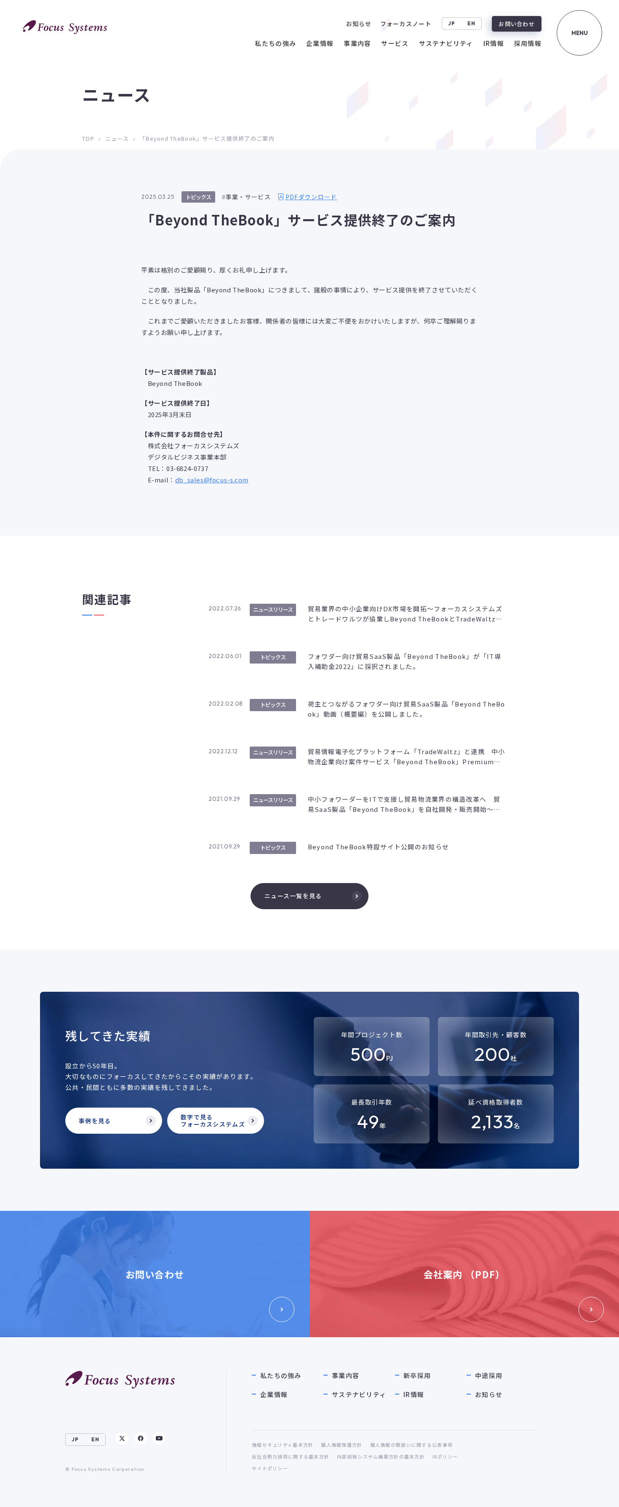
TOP (88, 138)
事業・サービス (248, 197)
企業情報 (274, 1394)
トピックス (198, 197)
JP (452, 23)
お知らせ (488, 1394)
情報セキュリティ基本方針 (282, 1444)
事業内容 (345, 1375)
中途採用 (488, 1375)
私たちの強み (280, 1375)
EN (471, 23)
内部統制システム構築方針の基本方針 (381, 1456)
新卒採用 (417, 1375)
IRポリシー (445, 1456)
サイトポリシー (270, 1468)
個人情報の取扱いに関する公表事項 (411, 1444)
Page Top (594, 1492)
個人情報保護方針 (341, 1444)
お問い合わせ (517, 24)
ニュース (117, 138)
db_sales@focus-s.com (211, 479)
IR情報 (413, 1394)
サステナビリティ (359, 1394)
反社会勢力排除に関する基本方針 (290, 1456)
